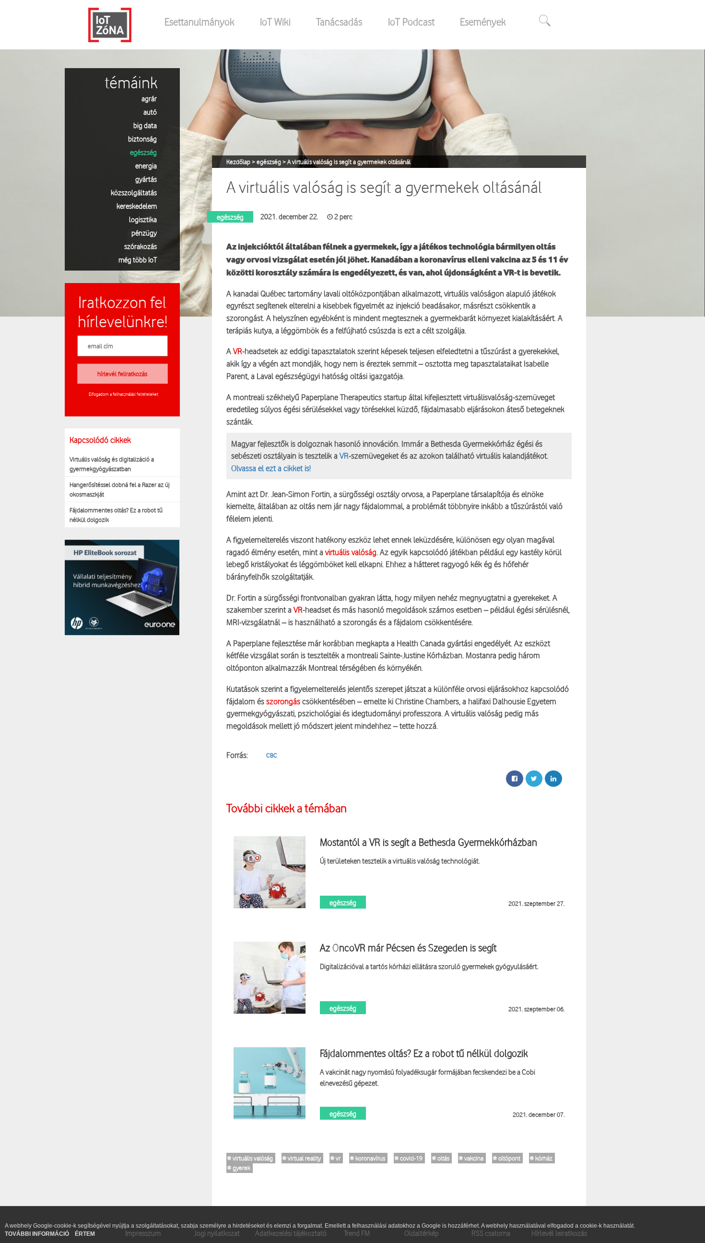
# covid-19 (409, 1158)
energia (146, 165)
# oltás (440, 1158)
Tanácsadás (339, 21)
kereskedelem (137, 205)
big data (145, 125)
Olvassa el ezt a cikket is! (271, 468)
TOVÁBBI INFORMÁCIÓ (37, 1234)
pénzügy (144, 232)
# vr (335, 1158)
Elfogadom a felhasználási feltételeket (123, 394)
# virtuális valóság (250, 1158)
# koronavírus (367, 1158)
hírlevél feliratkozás (122, 374)
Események (483, 21)
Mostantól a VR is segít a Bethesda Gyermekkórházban (428, 842)
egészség (143, 151)
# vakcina (471, 1158)
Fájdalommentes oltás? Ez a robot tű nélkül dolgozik (116, 514)
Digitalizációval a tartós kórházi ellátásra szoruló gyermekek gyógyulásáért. (429, 966)
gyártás (146, 178)
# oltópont (506, 1158)
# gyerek (238, 1168)
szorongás (283, 701)
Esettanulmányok (199, 21)
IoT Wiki (275, 21)
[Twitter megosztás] (534, 778)
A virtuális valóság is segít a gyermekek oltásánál (349, 162)
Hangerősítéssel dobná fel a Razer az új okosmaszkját (120, 489)
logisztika (143, 219)
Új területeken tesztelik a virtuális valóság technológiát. (400, 860)
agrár (149, 98)
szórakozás (140, 245)
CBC (271, 755)
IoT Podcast (411, 21)
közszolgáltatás (134, 192)
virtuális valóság (350, 552)
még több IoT (137, 259)
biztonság (142, 138)
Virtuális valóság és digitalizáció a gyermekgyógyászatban (112, 464)
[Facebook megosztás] (514, 778)
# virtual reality (301, 1158)
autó (150, 111)
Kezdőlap (239, 162)
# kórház (541, 1158)
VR (236, 351)
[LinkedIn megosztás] (553, 778)
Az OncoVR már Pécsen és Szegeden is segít (408, 947)
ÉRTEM (85, 1234)
